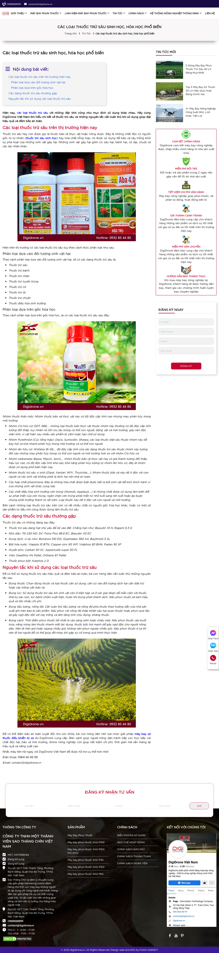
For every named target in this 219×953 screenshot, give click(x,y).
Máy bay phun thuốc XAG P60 (86, 873)
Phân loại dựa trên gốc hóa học (32, 87)
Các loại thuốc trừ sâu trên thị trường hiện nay (39, 76)
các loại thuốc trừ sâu (33, 112)
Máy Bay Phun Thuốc (80, 835)
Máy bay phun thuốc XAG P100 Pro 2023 (86, 851)
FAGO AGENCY (149, 949)
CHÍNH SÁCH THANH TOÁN (134, 856)
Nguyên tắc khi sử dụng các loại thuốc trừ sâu (40, 98)
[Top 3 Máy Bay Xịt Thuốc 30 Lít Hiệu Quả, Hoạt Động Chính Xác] (169, 91)
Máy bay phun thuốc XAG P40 (86, 859)
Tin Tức (86, 33)
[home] (6, 13)
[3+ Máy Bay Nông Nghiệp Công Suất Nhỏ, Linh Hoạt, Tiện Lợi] (169, 113)
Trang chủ (71, 33)
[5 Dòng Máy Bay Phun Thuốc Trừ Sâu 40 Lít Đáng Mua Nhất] (169, 70)
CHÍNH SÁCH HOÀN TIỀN (132, 863)
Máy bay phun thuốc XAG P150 (86, 866)
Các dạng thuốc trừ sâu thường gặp (33, 93)
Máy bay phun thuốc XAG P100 (86, 842)
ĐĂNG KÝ (186, 365)
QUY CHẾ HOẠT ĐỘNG (131, 842)
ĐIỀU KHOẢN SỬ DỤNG (131, 835)
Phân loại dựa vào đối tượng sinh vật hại (38, 82)
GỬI (199, 805)
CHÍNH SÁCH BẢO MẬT (131, 849)
